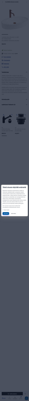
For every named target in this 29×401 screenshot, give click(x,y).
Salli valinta (13, 213)
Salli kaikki (6, 213)
